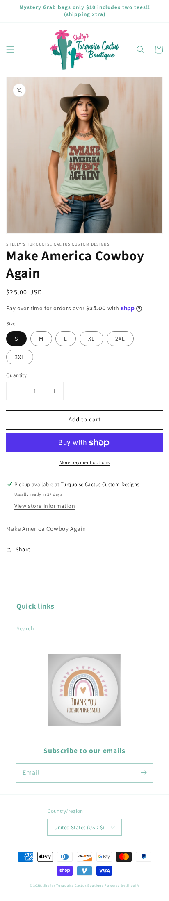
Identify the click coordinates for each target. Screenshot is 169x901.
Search (25, 628)
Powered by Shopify (122, 885)
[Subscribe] (144, 773)
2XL (120, 338)
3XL (20, 357)
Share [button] (23, 549)
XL (91, 338)
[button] (10, 50)
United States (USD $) (79, 827)
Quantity (16, 375)
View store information (44, 506)
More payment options (84, 462)
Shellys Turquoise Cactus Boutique (73, 885)
